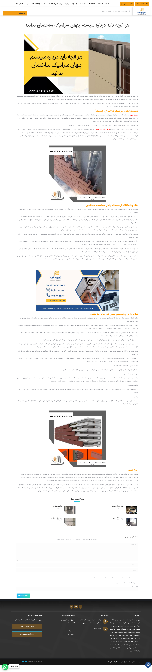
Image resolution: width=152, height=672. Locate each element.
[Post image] (131, 510)
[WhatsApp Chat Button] (5, 667)
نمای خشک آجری (118, 518)
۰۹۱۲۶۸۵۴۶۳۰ (97, 629)
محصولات (22, 13)
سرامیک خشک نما (56, 518)
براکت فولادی (57, 506)
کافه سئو (24, 661)
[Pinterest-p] (76, 606)
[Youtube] (71, 606)
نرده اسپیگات (71, 631)
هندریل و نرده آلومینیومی (68, 620)
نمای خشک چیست (118, 506)
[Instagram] (80, 606)
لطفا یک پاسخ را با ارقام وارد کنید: (127, 583)
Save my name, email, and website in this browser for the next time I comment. (115, 578)
